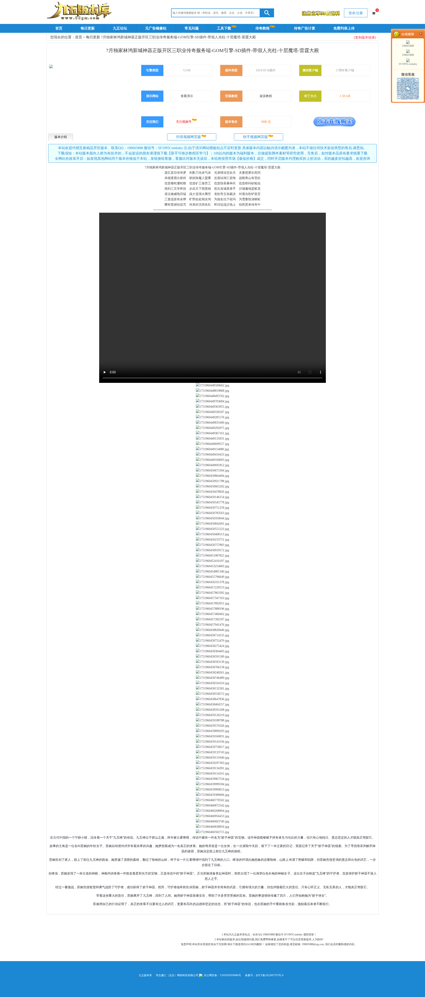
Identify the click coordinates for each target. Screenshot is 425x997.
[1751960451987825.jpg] (212, 555)
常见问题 (192, 28)
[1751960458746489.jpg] (212, 678)
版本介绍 (60, 137)
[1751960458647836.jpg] (212, 699)
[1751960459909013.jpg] (212, 789)
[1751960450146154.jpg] (212, 497)
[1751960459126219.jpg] (212, 715)
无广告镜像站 (155, 28)
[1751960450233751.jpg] (212, 539)
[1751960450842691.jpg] (212, 523)
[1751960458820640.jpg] (212, 630)
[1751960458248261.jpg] (212, 672)
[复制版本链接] (365, 37)
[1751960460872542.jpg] (212, 805)
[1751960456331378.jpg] (212, 582)
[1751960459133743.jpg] (212, 752)
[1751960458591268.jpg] (212, 710)
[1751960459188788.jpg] (212, 720)
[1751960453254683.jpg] (212, 566)
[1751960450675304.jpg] (212, 470)
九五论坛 (120, 28)
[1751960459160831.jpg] (212, 736)
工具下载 (224, 28)
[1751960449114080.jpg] (212, 449)
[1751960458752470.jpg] (212, 640)
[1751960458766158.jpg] (212, 667)
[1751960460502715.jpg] (212, 832)
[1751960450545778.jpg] (212, 502)
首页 (58, 28)
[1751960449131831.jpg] (212, 438)
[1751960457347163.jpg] (212, 598)
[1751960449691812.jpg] (212, 465)
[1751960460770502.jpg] (212, 800)
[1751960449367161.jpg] (212, 433)
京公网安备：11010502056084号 (222, 975)
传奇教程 (262, 28)
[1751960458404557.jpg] (212, 704)
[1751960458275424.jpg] (212, 646)
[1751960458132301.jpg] (212, 688)
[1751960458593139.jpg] (212, 662)
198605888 (408, 45)
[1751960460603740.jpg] (212, 821)
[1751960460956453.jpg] (212, 816)
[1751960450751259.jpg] (212, 507)
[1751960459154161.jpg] (212, 773)
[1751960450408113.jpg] (212, 534)
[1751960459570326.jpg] (212, 725)
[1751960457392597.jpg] (212, 619)
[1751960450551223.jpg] (212, 529)
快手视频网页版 (255, 137)
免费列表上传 (344, 28)
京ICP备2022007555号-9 (269, 975)
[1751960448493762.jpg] (212, 396)
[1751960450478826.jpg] (212, 492)
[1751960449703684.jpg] (212, 401)
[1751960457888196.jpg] (212, 608)
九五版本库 (145, 975)
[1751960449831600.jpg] (212, 422)
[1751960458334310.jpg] (212, 683)
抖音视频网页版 (188, 137)
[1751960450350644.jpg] (212, 518)
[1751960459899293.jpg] (212, 731)
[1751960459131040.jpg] (212, 757)
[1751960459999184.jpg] (212, 784)
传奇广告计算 (304, 28)
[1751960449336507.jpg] (212, 412)
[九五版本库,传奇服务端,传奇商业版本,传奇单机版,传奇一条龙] (80, 11)
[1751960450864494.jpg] (212, 476)
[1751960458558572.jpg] (212, 694)
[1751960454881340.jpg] (212, 571)
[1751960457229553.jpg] (212, 587)
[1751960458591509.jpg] (212, 656)
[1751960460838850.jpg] (212, 827)
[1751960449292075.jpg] (212, 428)
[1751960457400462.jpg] (212, 614)
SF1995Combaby (408, 64)
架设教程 (266, 96)
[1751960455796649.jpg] (212, 577)
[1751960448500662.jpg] (212, 385)
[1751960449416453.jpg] (212, 454)
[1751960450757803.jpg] (212, 545)
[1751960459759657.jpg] (212, 747)
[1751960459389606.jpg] (212, 795)
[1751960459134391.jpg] (212, 768)
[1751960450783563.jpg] (212, 513)
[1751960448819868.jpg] (212, 390)
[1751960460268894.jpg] (212, 811)
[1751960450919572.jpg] (212, 550)
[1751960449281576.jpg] (212, 417)
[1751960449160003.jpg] (212, 460)
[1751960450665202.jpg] (212, 486)
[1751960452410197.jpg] (212, 561)
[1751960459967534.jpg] (212, 779)
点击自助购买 (334, 121)
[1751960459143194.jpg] (212, 741)
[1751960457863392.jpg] (212, 593)
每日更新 (88, 28)
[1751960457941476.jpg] (212, 624)
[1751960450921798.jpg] (212, 481)
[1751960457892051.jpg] (212, 603)
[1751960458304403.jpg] (212, 651)
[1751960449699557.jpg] (212, 444)
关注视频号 (183, 121)
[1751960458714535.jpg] (212, 635)
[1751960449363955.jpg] (212, 406)
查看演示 (187, 96)
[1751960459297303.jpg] (212, 763)
